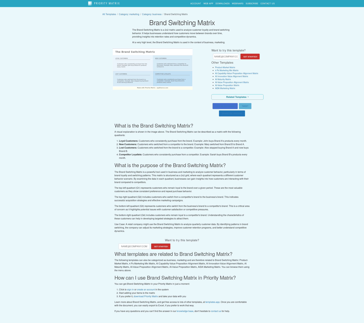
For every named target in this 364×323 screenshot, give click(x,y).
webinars (237, 3)
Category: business (152, 14)
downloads (223, 3)
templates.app (212, 302)
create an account (146, 289)
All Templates (109, 14)
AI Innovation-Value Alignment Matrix (231, 76)
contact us (267, 3)
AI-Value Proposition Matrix (227, 85)
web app (208, 3)
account (195, 3)
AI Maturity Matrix (223, 79)
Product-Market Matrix (225, 67)
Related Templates (236, 97)
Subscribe (252, 3)
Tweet (245, 106)
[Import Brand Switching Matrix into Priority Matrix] (153, 69)
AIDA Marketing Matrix (225, 88)
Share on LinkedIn (232, 113)
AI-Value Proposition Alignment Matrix (232, 82)
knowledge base (185, 311)
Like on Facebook (225, 106)
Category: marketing (129, 14)
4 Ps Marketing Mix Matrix (226, 70)
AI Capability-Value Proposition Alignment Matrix (236, 73)
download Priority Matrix (146, 296)
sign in (130, 289)
